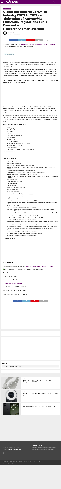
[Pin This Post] (30, 40)
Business (15, 461)
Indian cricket (35, 449)
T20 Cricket (51, 449)
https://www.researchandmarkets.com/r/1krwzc (39, 266)
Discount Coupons (7, 461)
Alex (11, 32)
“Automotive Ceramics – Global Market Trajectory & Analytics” (38, 44)
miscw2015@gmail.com (15, 449)
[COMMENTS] (47, 40)
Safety (34, 461)
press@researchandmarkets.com (12, 283)
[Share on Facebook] (13, 40)
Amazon (40, 447)
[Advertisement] (30, 95)
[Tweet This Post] (22, 40)
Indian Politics (52, 447)
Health (25, 461)
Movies (29, 461)
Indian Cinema (43, 449)
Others (39, 461)
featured (34, 447)
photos (45, 447)
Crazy (20, 461)
